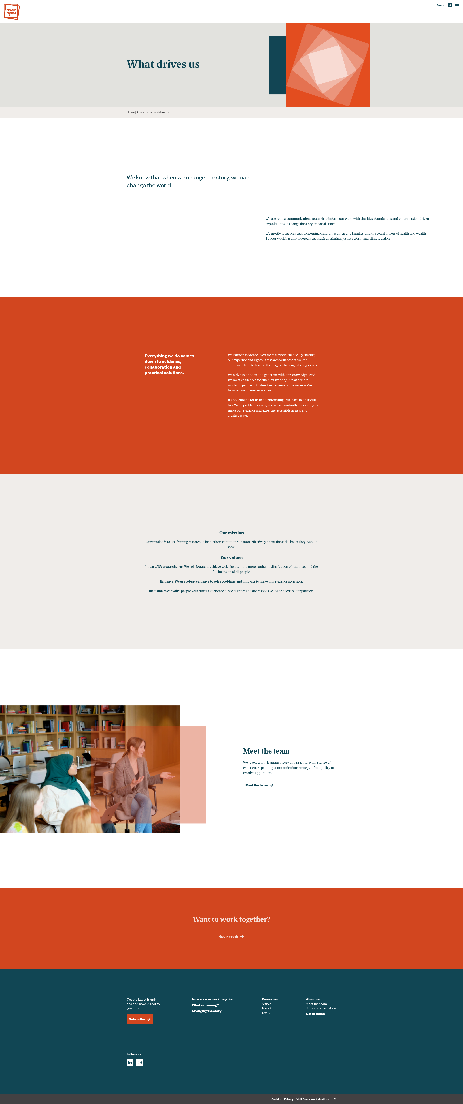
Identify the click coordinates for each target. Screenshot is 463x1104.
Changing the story (207, 1010)
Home (131, 112)
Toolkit (266, 1007)
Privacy (289, 1099)
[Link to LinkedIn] (130, 1062)
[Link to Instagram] (139, 1062)
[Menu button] (457, 5)
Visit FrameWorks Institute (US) (316, 1099)
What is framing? (205, 1005)
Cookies (276, 1099)
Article (266, 1003)
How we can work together (213, 999)
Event (266, 1012)
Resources (270, 999)
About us (142, 112)
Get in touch (228, 936)
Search (441, 5)
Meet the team (256, 785)
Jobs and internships (321, 1007)
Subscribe (137, 1019)
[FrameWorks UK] (12, 12)
